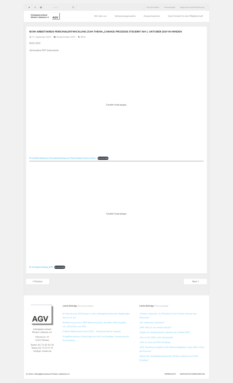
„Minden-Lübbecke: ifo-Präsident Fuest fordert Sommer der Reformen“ (168, 316)
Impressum (170, 374)
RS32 (83, 37)
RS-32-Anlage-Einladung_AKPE (41, 267)
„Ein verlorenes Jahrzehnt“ (152, 323)
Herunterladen (103, 158)
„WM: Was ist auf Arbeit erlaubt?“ (155, 327)
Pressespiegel (169, 7)
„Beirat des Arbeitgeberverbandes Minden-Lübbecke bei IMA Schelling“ (168, 358)
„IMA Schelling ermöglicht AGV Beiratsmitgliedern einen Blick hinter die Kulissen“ (171, 349)
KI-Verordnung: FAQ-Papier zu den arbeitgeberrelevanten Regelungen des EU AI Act (96, 316)
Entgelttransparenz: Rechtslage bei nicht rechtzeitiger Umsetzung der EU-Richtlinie (96, 338)
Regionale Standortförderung (192, 7)
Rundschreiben (153, 7)
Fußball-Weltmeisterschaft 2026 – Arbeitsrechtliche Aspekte (92, 331)
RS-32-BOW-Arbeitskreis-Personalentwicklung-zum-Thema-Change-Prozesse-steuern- (62, 158)
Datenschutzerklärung (192, 374)
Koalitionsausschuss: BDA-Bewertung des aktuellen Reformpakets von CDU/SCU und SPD (94, 325)
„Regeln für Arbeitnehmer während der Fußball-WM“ (164, 332)
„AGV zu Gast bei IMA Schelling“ (155, 342)
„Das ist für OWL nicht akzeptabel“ (156, 337)
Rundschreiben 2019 (66, 37)
